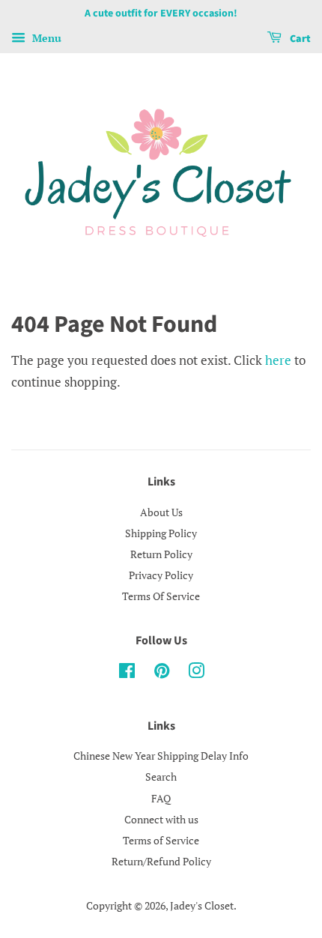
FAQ (161, 798)
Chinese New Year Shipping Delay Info (161, 755)
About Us (161, 512)
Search (161, 776)
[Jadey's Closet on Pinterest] (162, 673)
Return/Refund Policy (161, 861)
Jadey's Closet (202, 905)
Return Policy (161, 554)
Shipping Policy (161, 533)
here (278, 360)
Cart (299, 38)
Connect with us (161, 819)
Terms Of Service (161, 596)
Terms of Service (161, 840)
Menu (45, 38)
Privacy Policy (161, 575)
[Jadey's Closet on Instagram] (196, 673)
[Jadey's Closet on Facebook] (127, 673)
